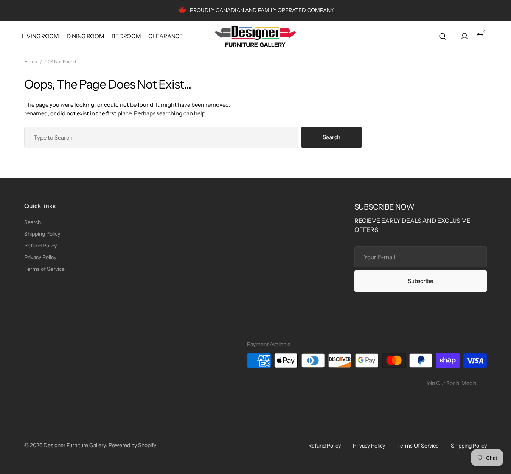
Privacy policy (369, 445)
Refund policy (324, 445)
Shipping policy (469, 445)
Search (331, 137)
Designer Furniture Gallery (74, 445)
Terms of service (418, 445)
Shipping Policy (42, 233)
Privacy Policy (40, 257)
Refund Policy (40, 245)
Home (30, 61)
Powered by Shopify (132, 445)
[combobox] (161, 137)
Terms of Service (44, 269)
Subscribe (420, 280)
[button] (442, 36)
